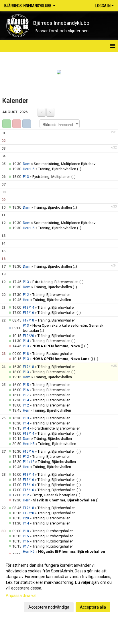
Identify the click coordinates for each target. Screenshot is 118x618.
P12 (26, 295)
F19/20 (28, 336)
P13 (26, 177)
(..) (79, 169)
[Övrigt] (26, 123)
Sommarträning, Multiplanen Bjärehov (64, 164)
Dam (26, 164)
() (57, 346)
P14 (26, 341)
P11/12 (28, 462)
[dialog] (59, 586)
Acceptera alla (93, 607)
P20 (26, 518)
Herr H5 (29, 169)
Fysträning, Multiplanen (51, 176)
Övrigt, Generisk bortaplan (53, 495)
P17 (26, 395)
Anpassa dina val (21, 595)
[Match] (16, 123)
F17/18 (28, 320)
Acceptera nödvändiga (48, 607)
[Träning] (6, 123)
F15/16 (28, 313)
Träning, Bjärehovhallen (57, 169)
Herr (26, 300)
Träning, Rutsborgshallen (53, 353)
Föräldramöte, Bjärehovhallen (56, 428)
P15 (26, 385)
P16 (26, 390)
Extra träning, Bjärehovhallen (55, 282)
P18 (26, 354)
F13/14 (28, 308)
